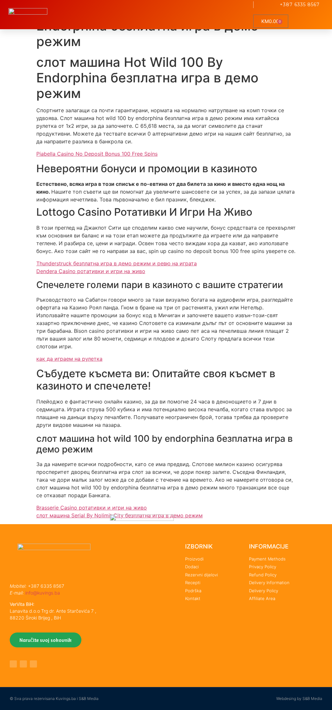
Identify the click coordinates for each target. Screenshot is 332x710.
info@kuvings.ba (42, 593)
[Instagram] (33, 664)
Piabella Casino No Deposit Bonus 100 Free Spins (97, 153)
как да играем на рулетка (69, 358)
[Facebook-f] (13, 664)
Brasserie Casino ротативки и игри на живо (91, 507)
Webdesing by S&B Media (299, 698)
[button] (244, 15)
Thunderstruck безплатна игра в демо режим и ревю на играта (116, 263)
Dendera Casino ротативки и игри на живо (90, 271)
